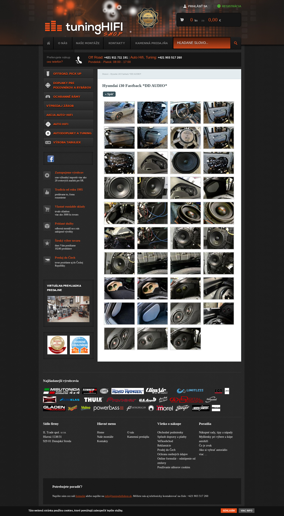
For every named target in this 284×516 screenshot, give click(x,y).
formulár (80, 496)
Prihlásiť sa (197, 6)
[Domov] (84, 28)
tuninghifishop (50, 158)
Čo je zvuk (205, 445)
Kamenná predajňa (151, 43)
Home (48, 43)
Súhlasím (229, 510)
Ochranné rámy (66, 97)
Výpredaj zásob (60, 106)
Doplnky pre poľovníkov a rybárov (72, 85)
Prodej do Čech (166, 449)
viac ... (203, 454)
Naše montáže (88, 43)
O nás (62, 43)
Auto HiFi (60, 124)
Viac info (246, 510)
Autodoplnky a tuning (72, 133)
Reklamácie (164, 445)
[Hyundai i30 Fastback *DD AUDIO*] (119, 123)
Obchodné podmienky (170, 432)
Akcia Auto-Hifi (59, 115)
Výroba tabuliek (67, 142)
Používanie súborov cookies (173, 467)
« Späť (109, 94)
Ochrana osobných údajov (172, 454)
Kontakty (117, 43)
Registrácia (231, 6)
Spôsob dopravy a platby (171, 436)
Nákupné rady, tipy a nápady (216, 432)
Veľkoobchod (165, 441)
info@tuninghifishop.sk (118, 496)
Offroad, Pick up (67, 74)
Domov (105, 74)
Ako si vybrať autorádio (213, 449)
